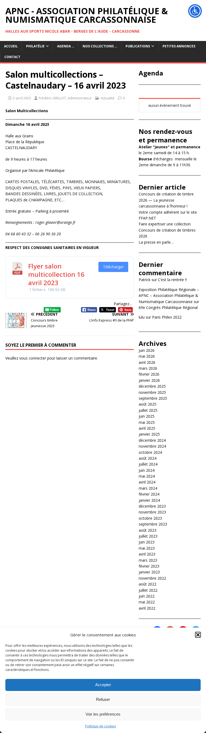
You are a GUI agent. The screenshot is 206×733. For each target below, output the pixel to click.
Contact (12, 57)
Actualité (108, 98)
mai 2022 (147, 601)
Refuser (103, 699)
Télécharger (113, 266)
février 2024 (149, 494)
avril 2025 (147, 428)
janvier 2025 (149, 434)
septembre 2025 (153, 398)
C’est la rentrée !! (172, 279)
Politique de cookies (100, 726)
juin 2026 (146, 350)
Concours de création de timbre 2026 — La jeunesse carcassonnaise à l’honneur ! (166, 200)
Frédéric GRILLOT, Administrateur (65, 98)
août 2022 (147, 584)
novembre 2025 (152, 392)
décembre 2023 (152, 506)
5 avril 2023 (22, 98)
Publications (138, 46)
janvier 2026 (149, 380)
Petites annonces (179, 46)
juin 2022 (146, 596)
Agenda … (65, 46)
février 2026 (149, 374)
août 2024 (147, 458)
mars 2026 (148, 368)
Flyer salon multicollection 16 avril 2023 (56, 274)
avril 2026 (147, 362)
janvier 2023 (149, 572)
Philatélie (35, 46)
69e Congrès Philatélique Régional (168, 307)
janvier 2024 (149, 500)
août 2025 (147, 404)
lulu (142, 317)
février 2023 (149, 566)
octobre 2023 (150, 518)
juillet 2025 (148, 410)
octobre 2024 (150, 452)
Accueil (11, 46)
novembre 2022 (152, 578)
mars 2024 (148, 488)
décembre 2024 (152, 440)
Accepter (103, 684)
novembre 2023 (152, 512)
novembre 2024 (152, 446)
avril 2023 (147, 554)
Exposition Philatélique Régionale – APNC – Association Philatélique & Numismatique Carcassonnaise (169, 295)
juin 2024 (146, 470)
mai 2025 (147, 422)
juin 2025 (146, 416)
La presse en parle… (156, 242)
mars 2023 (148, 560)
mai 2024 (147, 476)
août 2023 (147, 530)
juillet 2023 (148, 536)
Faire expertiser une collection (165, 223)
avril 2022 (147, 608)
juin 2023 (146, 542)
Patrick (144, 279)
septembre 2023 (153, 524)
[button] (198, 634)
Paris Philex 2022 (167, 317)
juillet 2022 (148, 590)
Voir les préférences (103, 714)
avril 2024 (147, 482)
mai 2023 (147, 548)
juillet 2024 (148, 464)
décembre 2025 (152, 386)
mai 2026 (147, 356)
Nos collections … (100, 46)
